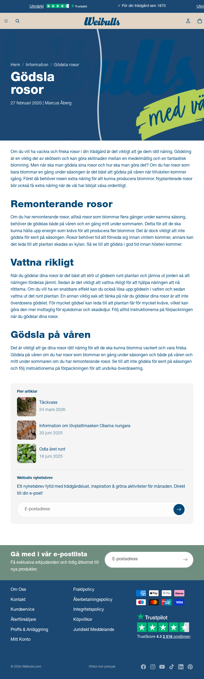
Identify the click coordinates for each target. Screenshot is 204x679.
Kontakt (18, 600)
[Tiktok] (171, 667)
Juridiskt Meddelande (93, 630)
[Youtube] (162, 667)
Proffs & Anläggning (29, 630)
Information (37, 65)
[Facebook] (143, 667)
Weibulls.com (31, 666)
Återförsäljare (23, 620)
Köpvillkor (82, 620)
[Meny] (6, 21)
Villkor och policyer (102, 666)
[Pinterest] (190, 667)
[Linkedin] (181, 667)
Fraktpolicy (83, 590)
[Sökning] (17, 21)
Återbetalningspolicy (92, 600)
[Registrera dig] (179, 509)
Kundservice (23, 610)
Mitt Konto (21, 640)
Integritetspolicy (88, 610)
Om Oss (18, 590)
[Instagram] (153, 667)
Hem (15, 65)
